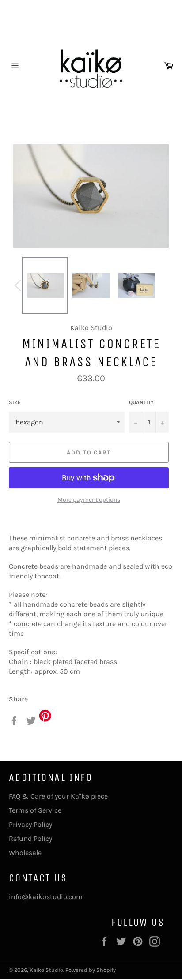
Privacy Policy (30, 824)
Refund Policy (30, 838)
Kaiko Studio (46, 970)
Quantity (141, 402)
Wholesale (25, 852)
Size (15, 402)
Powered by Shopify (90, 970)
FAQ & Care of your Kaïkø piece (58, 796)
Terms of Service (35, 810)
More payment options (88, 499)
